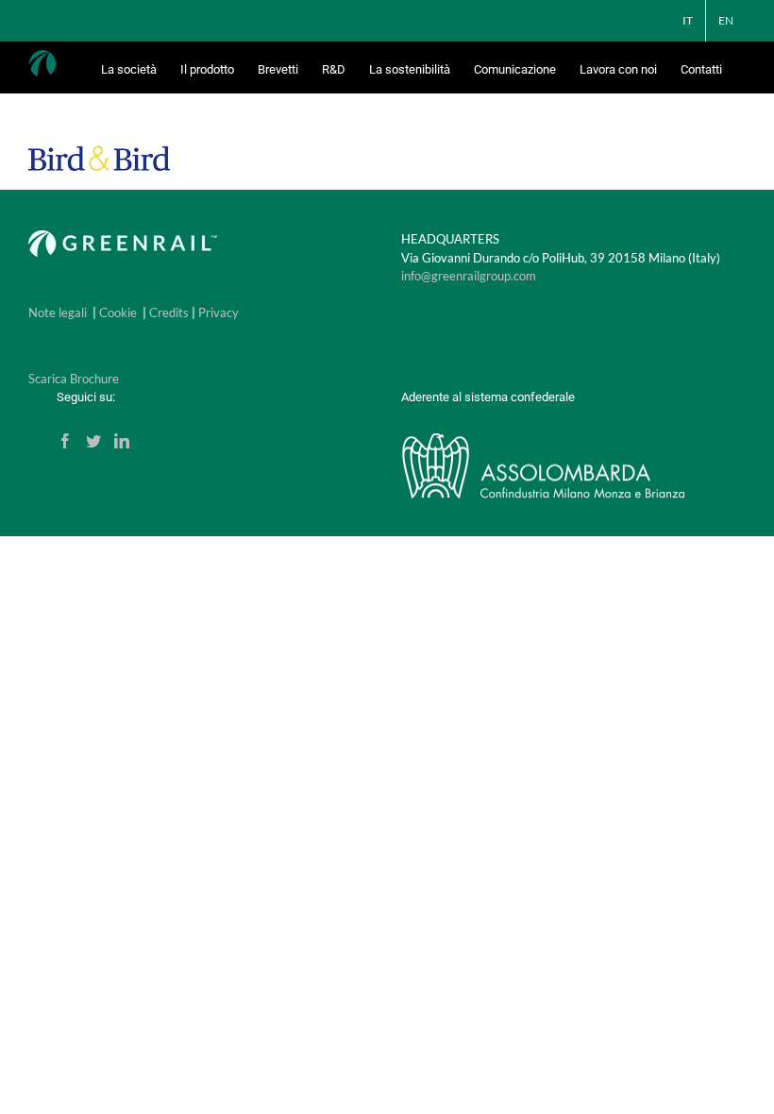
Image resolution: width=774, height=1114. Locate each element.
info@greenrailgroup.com (468, 275)
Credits (169, 312)
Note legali (57, 312)
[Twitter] (93, 440)
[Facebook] (65, 440)
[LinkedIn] (121, 440)
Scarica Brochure (73, 378)
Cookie (118, 312)
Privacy (218, 312)
